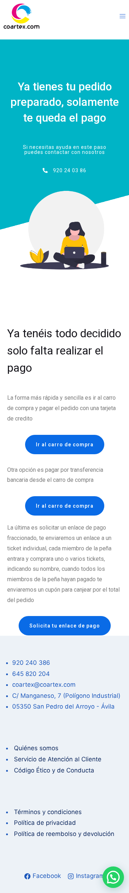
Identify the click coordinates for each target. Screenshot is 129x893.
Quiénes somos (35, 748)
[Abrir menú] (122, 16)
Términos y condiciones (47, 812)
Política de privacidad (44, 822)
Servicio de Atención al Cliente (57, 759)
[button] (113, 877)
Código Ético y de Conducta (53, 770)
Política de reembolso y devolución (63, 833)
